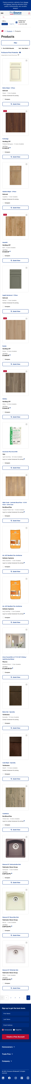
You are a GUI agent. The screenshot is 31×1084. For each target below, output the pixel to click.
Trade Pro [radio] (12, 24)
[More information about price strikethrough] (12, 669)
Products (9, 31)
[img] (18, 55)
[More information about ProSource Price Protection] (20, 52)
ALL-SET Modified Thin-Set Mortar (12, 555)
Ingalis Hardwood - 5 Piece (10, 295)
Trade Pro (18, 1030)
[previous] (2, 997)
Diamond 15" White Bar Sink (10, 970)
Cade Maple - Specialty (8, 762)
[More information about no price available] (24, 459)
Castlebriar (5, 813)
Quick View (16, 104)
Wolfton (4, 399)
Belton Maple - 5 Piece (8, 88)
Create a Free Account (16, 1037)
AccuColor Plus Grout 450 (9, 451)
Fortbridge (5, 138)
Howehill (4, 242)
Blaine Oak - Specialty (8, 712)
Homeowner (8, 1030)
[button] (2, 13)
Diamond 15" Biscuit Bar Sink (10, 917)
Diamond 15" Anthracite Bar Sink (11, 864)
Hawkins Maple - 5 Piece (9, 191)
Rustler (4, 346)
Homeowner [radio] (5, 24)
